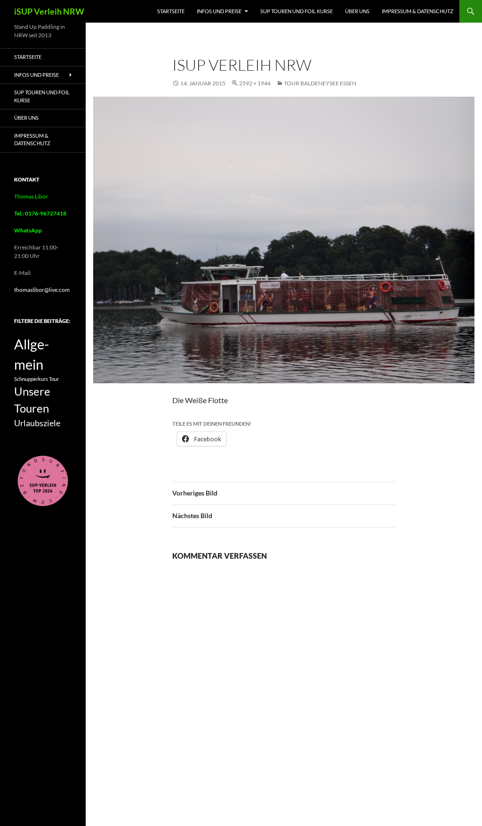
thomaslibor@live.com (42, 289)
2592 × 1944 (255, 83)
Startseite (171, 11)
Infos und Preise (219, 11)
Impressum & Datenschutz (417, 11)
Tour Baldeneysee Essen (320, 83)
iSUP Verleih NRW (49, 11)
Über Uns (357, 11)
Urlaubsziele (37, 423)
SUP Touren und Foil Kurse (296, 11)
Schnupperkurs (31, 379)
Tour (54, 379)
